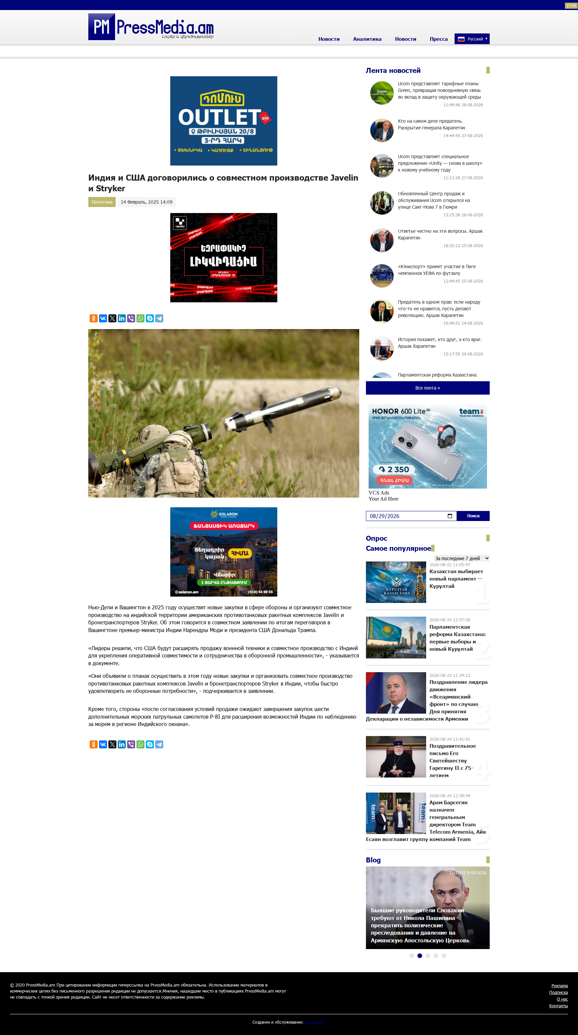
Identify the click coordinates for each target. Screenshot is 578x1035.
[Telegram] (159, 318)
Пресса (439, 39)
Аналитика (367, 39)
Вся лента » (427, 388)
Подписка (558, 992)
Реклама (560, 985)
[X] (112, 318)
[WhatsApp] (140, 318)
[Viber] (131, 318)
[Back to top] (566, 1023)
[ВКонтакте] (103, 318)
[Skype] (150, 318)
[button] (411, 955)
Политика (102, 202)
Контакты (558, 1005)
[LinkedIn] (122, 318)
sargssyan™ (315, 1022)
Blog (373, 859)
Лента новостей (393, 70)
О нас (562, 999)
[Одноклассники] (94, 318)
